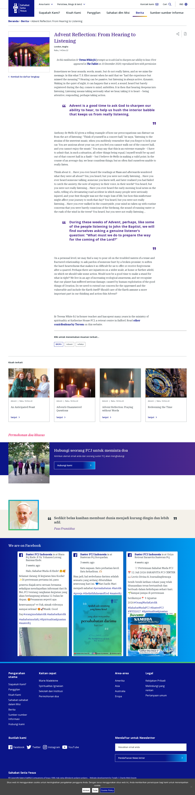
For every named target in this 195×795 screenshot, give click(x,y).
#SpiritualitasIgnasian (53, 619)
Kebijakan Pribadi (155, 680)
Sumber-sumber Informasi (167, 12)
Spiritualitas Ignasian (51, 686)
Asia (117, 686)
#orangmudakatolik (34, 614)
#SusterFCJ (157, 607)
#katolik (116, 588)
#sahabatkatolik (56, 614)
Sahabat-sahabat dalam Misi (18, 702)
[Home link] (21, 8)
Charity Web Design (128, 778)
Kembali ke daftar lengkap (25, 77)
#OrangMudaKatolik (145, 602)
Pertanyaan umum (156, 695)
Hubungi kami (64, 465)
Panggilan (93, 12)
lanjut (14, 417)
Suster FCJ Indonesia (39, 554)
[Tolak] (191, 786)
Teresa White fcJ (87, 59)
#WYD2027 (134, 611)
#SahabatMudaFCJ (139, 607)
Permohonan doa (49, 696)
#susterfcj (25, 623)
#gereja (77, 593)
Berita (140, 12)
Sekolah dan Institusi (51, 691)
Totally (115, 778)
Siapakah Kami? (49, 12)
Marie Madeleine (48, 680)
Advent (69, 344)
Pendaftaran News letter (131, 757)
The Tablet (92, 63)
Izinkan (86, 790)
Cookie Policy (107, 790)
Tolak (95, 790)
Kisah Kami (73, 12)
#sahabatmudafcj (29, 619)
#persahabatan (102, 588)
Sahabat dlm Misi (118, 12)
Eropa (59, 344)
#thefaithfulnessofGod (96, 593)
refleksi (80, 344)
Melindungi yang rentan (155, 688)
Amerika (119, 680)
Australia (120, 691)
